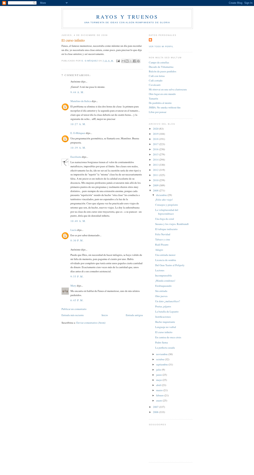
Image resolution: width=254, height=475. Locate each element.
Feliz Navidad (162, 234)
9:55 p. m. (77, 276)
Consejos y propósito (166, 204)
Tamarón (153, 98)
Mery (73, 285)
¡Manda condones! (165, 280)
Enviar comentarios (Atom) (90, 322)
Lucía (73, 230)
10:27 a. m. (78, 124)
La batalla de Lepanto (167, 311)
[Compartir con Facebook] (135, 61)
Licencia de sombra (165, 260)
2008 (156, 190)
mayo (159, 380)
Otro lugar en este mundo (162, 94)
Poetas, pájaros (163, 306)
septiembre (162, 364)
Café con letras (157, 76)
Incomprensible (163, 275)
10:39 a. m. (78, 147)
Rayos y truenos (127, 16)
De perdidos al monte (160, 103)
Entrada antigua (134, 315)
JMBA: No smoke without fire (165, 107)
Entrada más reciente (73, 315)
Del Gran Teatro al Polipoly (170, 265)
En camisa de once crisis (168, 337)
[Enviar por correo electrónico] (123, 61)
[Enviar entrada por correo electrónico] (117, 61)
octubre (160, 359)
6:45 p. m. (77, 300)
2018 (156, 139)
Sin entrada (161, 291)
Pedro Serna (161, 342)
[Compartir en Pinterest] (138, 61)
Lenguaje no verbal (165, 327)
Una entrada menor (165, 255)
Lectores (159, 270)
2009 (156, 185)
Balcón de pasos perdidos (162, 71)
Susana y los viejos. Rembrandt (172, 224)
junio (159, 375)
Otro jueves (161, 296)
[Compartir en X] (131, 61)
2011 (156, 175)
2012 (156, 170)
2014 (156, 159)
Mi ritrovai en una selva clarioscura (168, 89)
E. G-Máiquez (77, 133)
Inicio (105, 315)
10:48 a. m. (78, 221)
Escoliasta (75, 157)
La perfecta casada (165, 347)
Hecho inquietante (165, 322)
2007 (156, 407)
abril (159, 385)
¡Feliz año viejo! (164, 199)
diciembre (161, 195)
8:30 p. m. (77, 240)
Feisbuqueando (163, 286)
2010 (156, 180)
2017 (156, 144)
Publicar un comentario (74, 309)
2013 (156, 164)
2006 (156, 412)
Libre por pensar (157, 112)
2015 (156, 154)
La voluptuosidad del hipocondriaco (166, 212)
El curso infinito (163, 332)
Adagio (159, 249)
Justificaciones (163, 316)
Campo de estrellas (159, 62)
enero (159, 400)
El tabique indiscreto (166, 229)
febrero (160, 395)
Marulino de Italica (80, 101)
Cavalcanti (155, 85)
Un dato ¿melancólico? (167, 301)
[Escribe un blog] (127, 61)
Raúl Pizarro (161, 244)
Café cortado (156, 80)
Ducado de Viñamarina (161, 67)
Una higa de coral (164, 219)
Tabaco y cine (162, 239)
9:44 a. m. (77, 92)
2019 (156, 134)
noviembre (162, 354)
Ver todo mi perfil (161, 46)
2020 (156, 128)
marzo (159, 390)
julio (159, 369)
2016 (156, 149)
